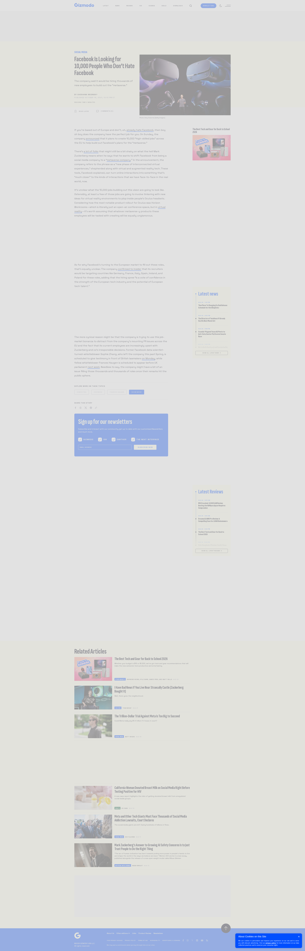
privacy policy (271, 943)
